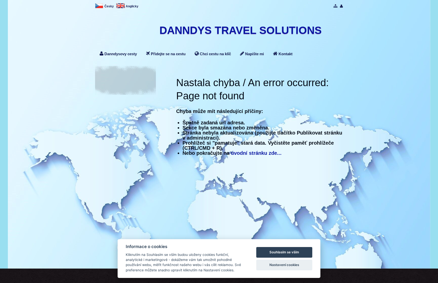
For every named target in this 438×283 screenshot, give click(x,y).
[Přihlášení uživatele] (341, 6)
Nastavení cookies (284, 265)
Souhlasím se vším (284, 252)
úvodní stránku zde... (256, 153)
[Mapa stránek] (335, 6)
